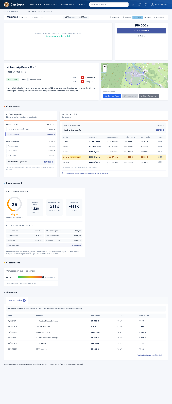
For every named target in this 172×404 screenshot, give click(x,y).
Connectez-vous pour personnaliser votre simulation (86, 173)
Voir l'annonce (143, 30)
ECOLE (23, 11)
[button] (105, 66)
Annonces (15, 11)
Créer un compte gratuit (58, 36)
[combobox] (109, 4)
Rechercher (49, 4)
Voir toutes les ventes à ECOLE (149, 355)
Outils (80, 4)
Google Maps (113, 96)
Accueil (5, 11)
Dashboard (35, 4)
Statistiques (66, 4)
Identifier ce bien (150, 96)
